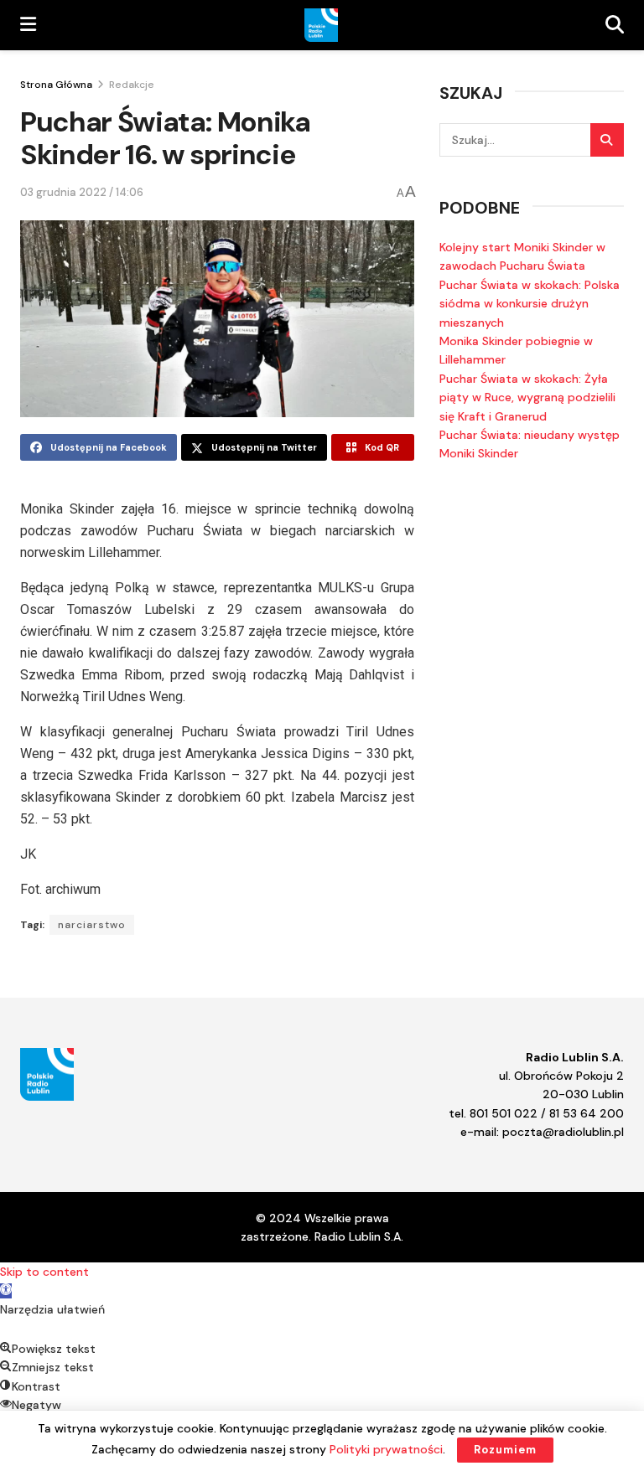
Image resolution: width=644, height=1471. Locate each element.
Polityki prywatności (386, 1449)
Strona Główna (56, 84)
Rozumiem (505, 1450)
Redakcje (131, 84)
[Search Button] (607, 140)
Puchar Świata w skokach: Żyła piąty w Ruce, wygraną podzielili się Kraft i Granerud (527, 397)
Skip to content (44, 1271)
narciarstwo (92, 925)
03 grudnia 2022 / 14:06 (81, 192)
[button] (6, 1290)
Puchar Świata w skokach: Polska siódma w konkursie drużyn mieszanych (529, 303)
